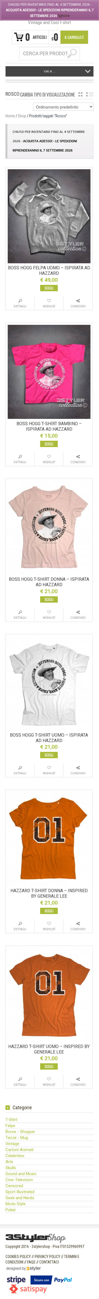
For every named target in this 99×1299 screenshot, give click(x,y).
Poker (11, 1209)
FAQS (31, 1262)
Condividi (78, 306)
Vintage (12, 1143)
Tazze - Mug (17, 1137)
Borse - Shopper (20, 1131)
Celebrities (15, 1155)
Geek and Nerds (20, 1197)
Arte (9, 1161)
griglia (80, 94)
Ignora (64, 15)
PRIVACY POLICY (47, 1256)
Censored (14, 1185)
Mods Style (16, 1203)
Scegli (49, 288)
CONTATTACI (49, 1262)
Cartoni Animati (20, 1149)
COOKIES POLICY (18, 1256)
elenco (90, 94)
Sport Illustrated (20, 1191)
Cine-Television (19, 1179)
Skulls (11, 1167)
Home (10, 116)
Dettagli (20, 306)
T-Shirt (11, 1119)
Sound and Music (21, 1173)
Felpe (10, 1125)
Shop (22, 116)
